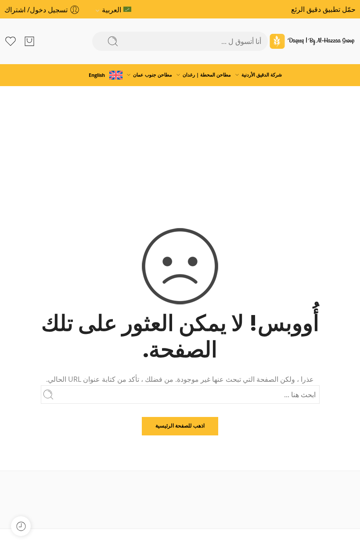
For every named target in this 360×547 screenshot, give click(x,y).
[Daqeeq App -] (312, 41)
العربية (111, 9)
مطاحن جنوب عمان (152, 74)
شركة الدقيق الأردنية (261, 74)
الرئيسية (180, 149)
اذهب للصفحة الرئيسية (180, 425)
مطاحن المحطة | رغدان (207, 74)
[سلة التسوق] (29, 41)
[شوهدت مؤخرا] (21, 526)
